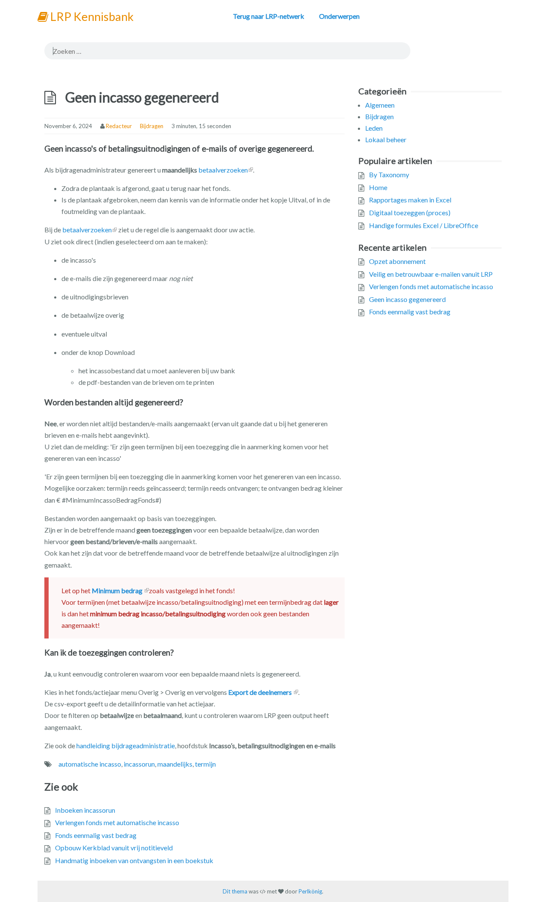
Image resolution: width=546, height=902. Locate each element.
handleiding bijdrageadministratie (125, 745)
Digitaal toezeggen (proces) (409, 212)
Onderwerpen (339, 16)
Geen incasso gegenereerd (407, 299)
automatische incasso (89, 764)
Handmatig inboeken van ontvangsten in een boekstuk (134, 860)
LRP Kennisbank (91, 16)
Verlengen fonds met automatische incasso (117, 822)
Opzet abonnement (397, 261)
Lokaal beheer (386, 139)
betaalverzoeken (223, 170)
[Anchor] (318, 149)
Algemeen (380, 105)
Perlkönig (310, 891)
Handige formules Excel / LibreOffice (423, 225)
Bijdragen (151, 126)
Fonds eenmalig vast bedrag (95, 835)
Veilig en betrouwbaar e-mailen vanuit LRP (431, 274)
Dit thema (235, 891)
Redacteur (119, 126)
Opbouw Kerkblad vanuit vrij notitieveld (114, 847)
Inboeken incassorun (85, 810)
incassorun (139, 764)
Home (378, 187)
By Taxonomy (389, 174)
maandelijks (174, 764)
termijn (205, 764)
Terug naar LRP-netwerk (268, 16)
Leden (374, 128)
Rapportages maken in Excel (410, 200)
